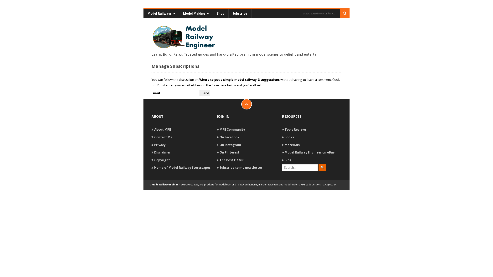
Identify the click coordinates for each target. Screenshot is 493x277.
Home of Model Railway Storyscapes (182, 167)
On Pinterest (229, 152)
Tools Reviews (296, 129)
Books (289, 137)
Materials (292, 145)
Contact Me (163, 137)
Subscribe (239, 13)
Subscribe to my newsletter (241, 167)
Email (156, 93)
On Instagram (230, 145)
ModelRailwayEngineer (166, 184)
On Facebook (229, 137)
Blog (288, 160)
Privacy (159, 145)
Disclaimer (162, 152)
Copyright (162, 160)
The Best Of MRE (232, 160)
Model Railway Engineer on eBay (310, 152)
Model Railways (160, 13)
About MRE (162, 129)
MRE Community (232, 129)
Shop (220, 13)
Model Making (194, 13)
